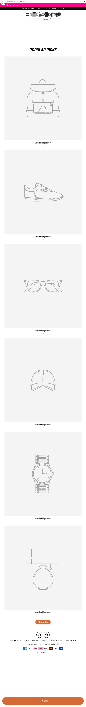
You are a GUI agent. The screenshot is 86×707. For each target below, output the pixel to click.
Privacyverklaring (16, 640)
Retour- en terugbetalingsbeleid (52, 640)
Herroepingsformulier (52, 644)
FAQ (41, 644)
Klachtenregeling (70, 640)
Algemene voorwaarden (31, 640)
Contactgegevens (32, 644)
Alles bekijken (43, 622)
